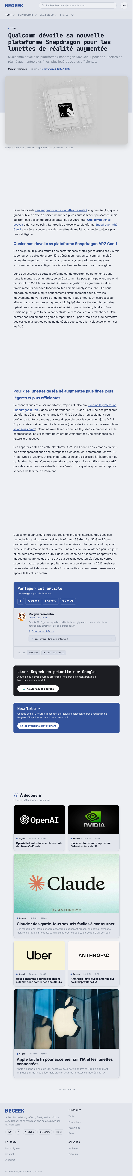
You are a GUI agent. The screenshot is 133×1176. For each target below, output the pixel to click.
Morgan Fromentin (17, 69)
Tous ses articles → (43, 631)
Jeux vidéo (47, 15)
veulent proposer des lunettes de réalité (61, 210)
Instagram (45, 1132)
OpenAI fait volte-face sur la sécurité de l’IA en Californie (38, 844)
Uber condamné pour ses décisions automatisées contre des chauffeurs (37, 980)
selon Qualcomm (24, 429)
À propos (10, 1165)
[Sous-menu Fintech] (72, 15)
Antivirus (72, 1159)
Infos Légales (12, 1154)
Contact (9, 1159)
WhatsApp (67, 601)
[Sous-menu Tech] (14, 15)
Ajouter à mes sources (39, 688)
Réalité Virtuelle (52, 653)
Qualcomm (32, 653)
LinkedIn (50, 601)
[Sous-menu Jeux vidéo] (56, 15)
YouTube (29, 1132)
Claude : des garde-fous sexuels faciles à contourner (64, 924)
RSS (10, 1132)
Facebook (33, 601)
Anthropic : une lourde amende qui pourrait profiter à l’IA (91, 980)
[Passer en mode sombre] (124, 5)
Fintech (65, 15)
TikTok (11, 1138)
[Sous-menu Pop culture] (36, 15)
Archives (72, 1154)
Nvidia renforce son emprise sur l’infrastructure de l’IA (89, 844)
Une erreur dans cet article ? (50, 639)
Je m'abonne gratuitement (39, 725)
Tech (8, 15)
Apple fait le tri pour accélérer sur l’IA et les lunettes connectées (63, 1061)
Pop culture (26, 15)
